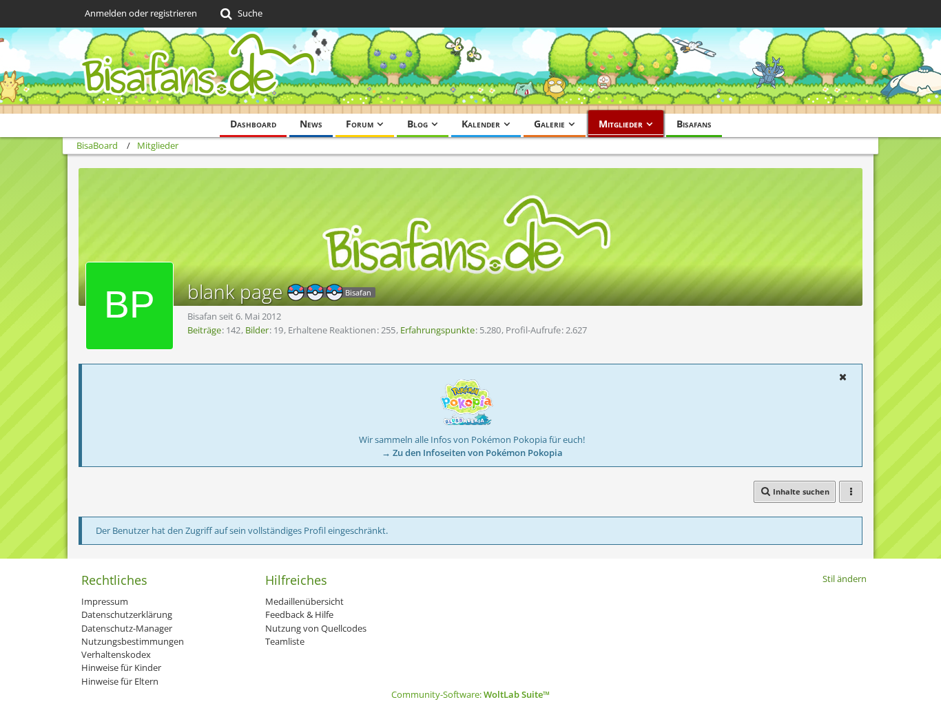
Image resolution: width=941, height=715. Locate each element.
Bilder (257, 330)
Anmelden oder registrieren (141, 13)
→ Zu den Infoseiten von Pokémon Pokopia (472, 452)
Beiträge (204, 330)
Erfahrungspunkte (437, 330)
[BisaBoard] (470, 71)
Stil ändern (845, 578)
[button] (842, 376)
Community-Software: (470, 694)
